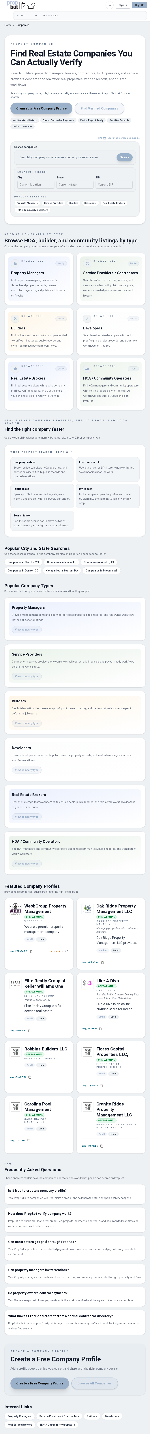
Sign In (123, 5)
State (60, 177)
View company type (27, 629)
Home (8, 25)
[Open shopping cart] (110, 5)
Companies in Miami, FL (61, 562)
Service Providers (53, 203)
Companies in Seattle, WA (23, 562)
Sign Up (139, 5)
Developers (90, 203)
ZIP (98, 177)
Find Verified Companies (99, 108)
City (19, 177)
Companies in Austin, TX (99, 562)
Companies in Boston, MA (62, 570)
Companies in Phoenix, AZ (102, 570)
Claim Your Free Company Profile (41, 108)
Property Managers (27, 203)
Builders (73, 203)
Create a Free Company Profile (39, 1383)
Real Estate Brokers (114, 203)
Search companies (25, 147)
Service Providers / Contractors (59, 1416)
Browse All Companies (95, 1383)
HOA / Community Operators (32, 210)
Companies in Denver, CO (23, 570)
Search (124, 157)
